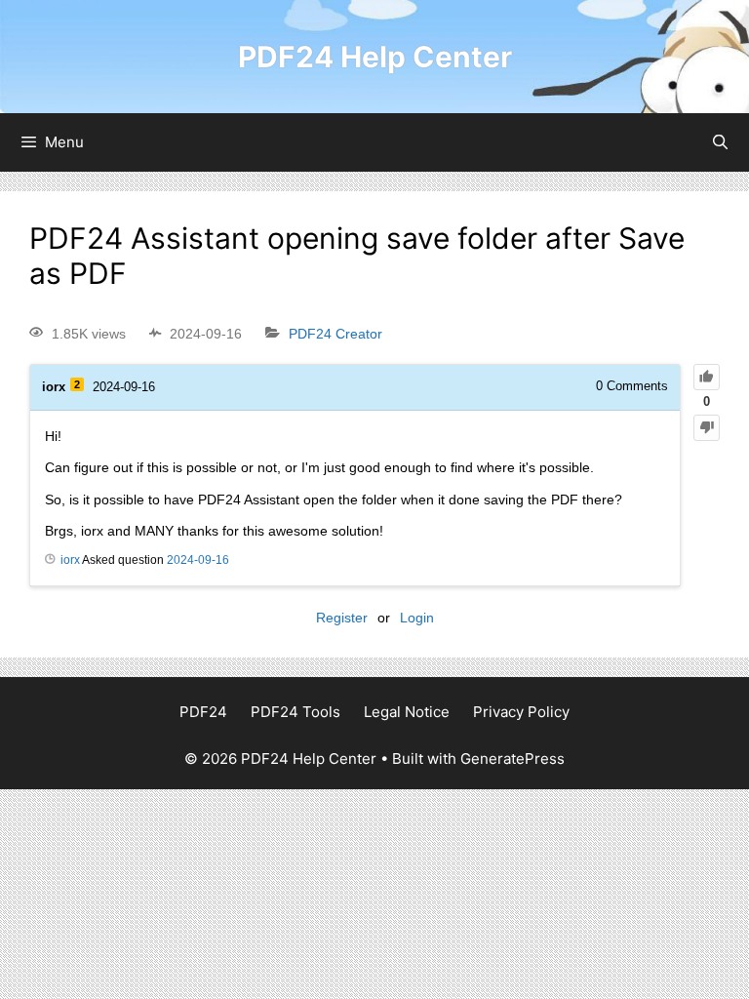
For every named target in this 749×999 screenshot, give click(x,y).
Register (342, 617)
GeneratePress (512, 758)
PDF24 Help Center (375, 56)
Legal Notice (407, 711)
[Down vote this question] (706, 428)
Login (417, 617)
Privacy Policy (521, 711)
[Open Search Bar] (720, 142)
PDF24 (203, 711)
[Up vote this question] (706, 377)
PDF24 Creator (335, 333)
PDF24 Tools (295, 711)
